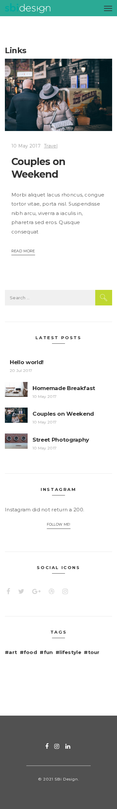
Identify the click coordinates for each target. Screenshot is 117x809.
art (13, 652)
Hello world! (27, 362)
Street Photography (60, 439)
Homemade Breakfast (63, 388)
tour (94, 652)
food (30, 652)
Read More (23, 251)
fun (48, 652)
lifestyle (70, 652)
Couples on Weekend (63, 413)
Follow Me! (59, 524)
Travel (51, 146)
